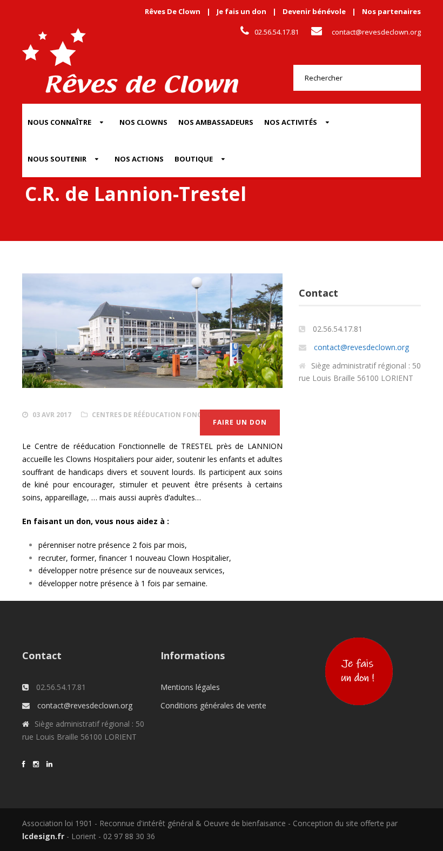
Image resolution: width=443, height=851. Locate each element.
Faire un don (240, 422)
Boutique (193, 159)
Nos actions (139, 159)
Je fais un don (241, 11)
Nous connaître (59, 122)
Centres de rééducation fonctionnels (164, 414)
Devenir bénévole (314, 11)
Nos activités (290, 122)
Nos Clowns (143, 122)
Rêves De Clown (172, 11)
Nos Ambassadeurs (215, 122)
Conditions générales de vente (213, 705)
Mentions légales (190, 687)
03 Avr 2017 (51, 414)
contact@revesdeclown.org (376, 32)
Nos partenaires (391, 11)
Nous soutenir (57, 159)
